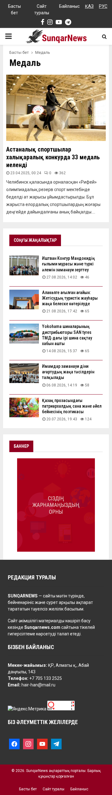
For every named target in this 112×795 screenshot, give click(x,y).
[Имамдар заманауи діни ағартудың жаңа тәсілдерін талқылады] (24, 373)
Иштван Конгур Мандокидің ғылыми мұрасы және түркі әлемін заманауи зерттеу (68, 264)
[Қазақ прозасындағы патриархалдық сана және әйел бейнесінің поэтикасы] (24, 407)
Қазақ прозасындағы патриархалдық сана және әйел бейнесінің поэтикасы (71, 406)
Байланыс (69, 6)
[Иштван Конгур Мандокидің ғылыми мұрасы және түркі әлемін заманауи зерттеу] (24, 265)
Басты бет (14, 9)
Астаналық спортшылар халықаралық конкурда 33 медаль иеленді (53, 157)
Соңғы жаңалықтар (35, 240)
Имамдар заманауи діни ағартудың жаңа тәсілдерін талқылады (68, 372)
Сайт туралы (41, 9)
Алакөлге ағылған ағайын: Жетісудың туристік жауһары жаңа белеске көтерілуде (70, 298)
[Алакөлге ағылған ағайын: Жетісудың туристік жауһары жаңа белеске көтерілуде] (24, 299)
